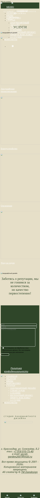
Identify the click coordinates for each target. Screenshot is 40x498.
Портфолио (13, 383)
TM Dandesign (29, 472)
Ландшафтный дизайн (19, 23)
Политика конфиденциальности (16, 370)
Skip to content (6, 1)
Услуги (11, 13)
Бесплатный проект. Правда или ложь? (23, 33)
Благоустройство (9, 148)
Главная (11, 376)
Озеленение (6, 205)
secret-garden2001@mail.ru (22, 19)
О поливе (16, 30)
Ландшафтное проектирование (9, 90)
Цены (9, 15)
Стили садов (17, 390)
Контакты (10, 402)
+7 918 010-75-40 (25, 17)
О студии (15, 400)
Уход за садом (8, 263)
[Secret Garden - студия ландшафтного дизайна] (12, 3)
